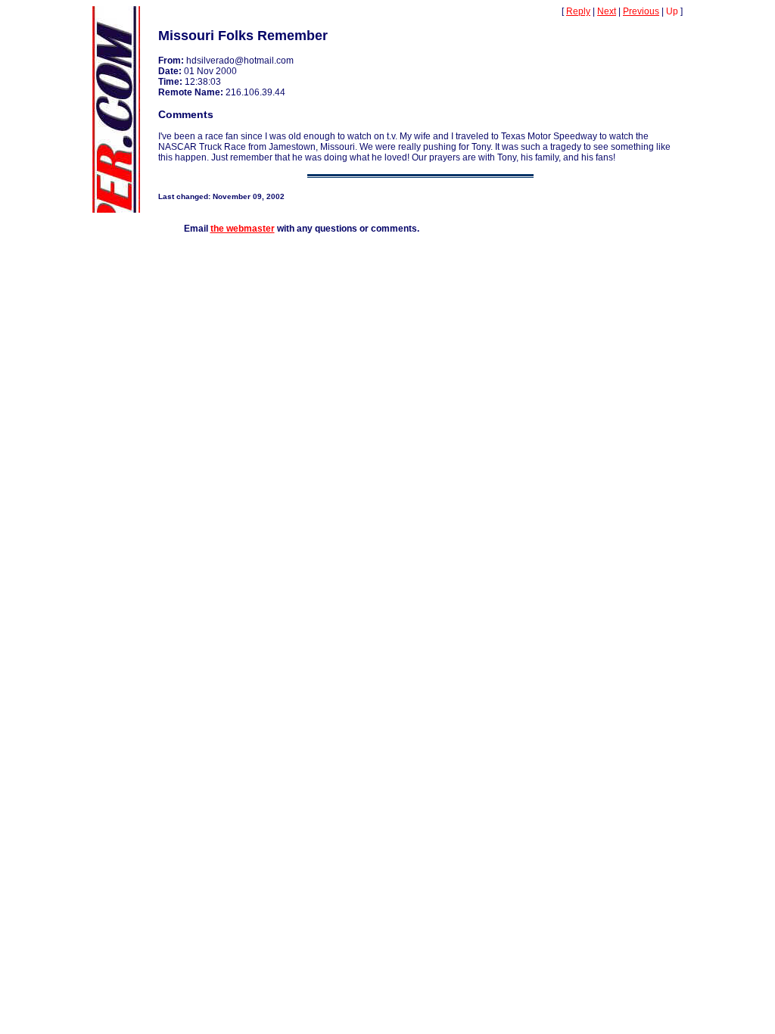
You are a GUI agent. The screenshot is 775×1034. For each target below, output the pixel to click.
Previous (641, 11)
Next (606, 11)
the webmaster (242, 228)
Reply (578, 11)
